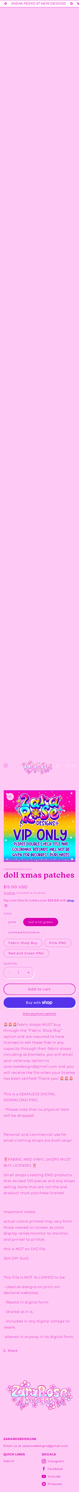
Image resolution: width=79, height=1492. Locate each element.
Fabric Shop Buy (23, 943)
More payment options (39, 1013)
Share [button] (12, 1351)
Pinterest (55, 1484)
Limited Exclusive (26, 933)
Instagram (56, 1461)
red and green (40, 922)
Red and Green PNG (26, 953)
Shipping (9, 892)
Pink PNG (58, 943)
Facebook (55, 1469)
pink (14, 923)
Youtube (54, 1476)
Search (8, 1461)
